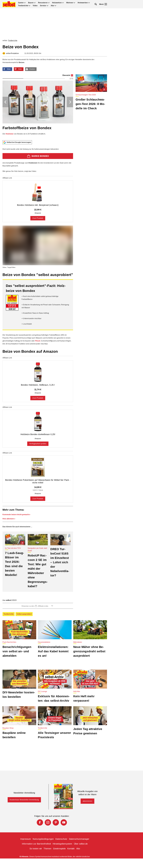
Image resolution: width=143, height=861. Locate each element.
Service (43, 5)
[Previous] (6, 102)
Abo (52, 5)
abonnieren (87, 801)
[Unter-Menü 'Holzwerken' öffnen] (63, 2)
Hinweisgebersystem (62, 844)
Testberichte (23, 5)
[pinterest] (56, 822)
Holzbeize (10, 134)
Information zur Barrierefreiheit (36, 844)
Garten (21, 3)
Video (35, 5)
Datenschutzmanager (79, 839)
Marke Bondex (40, 156)
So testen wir (36, 848)
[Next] (70, 102)
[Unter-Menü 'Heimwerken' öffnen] (89, 2)
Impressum (25, 839)
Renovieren (43, 3)
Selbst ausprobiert (24, 614)
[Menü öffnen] (105, 4)
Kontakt (71, 848)
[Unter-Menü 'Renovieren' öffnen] (49, 2)
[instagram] (48, 822)
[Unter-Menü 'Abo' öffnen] (55, 5)
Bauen (30, 3)
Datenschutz (61, 839)
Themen (47, 848)
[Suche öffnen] (96, 4)
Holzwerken (57, 3)
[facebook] (40, 822)
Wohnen (69, 3)
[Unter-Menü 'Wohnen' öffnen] (74, 2)
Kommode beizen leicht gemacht (16, 514)
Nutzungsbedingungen (43, 839)
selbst (5, 40)
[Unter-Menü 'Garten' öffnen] (25, 2)
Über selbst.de (81, 844)
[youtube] (64, 822)
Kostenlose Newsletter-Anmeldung (24, 800)
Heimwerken (83, 3)
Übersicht (66, 75)
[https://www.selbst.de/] (9, 4)
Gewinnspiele (59, 848)
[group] (38, 106)
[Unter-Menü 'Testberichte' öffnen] (29, 5)
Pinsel (37, 341)
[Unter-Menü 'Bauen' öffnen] (35, 2)
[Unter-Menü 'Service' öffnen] (47, 5)
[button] (38, 606)
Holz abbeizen (8, 519)
